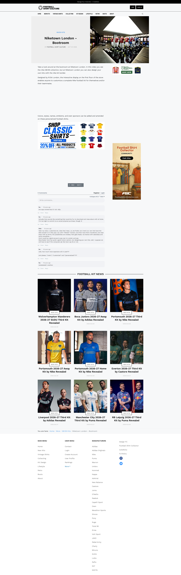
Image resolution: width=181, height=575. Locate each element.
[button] (71, 466)
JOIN (132, 7)
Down (42, 212)
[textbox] (71, 200)
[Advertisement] (71, 100)
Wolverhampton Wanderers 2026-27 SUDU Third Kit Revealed (54, 319)
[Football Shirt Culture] (49, 8)
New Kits (54, 312)
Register (97, 193)
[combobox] (142, 14)
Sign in (139, 7)
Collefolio (96, 2)
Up (38, 212)
